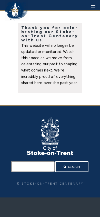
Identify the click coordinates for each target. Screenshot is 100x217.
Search (74, 167)
